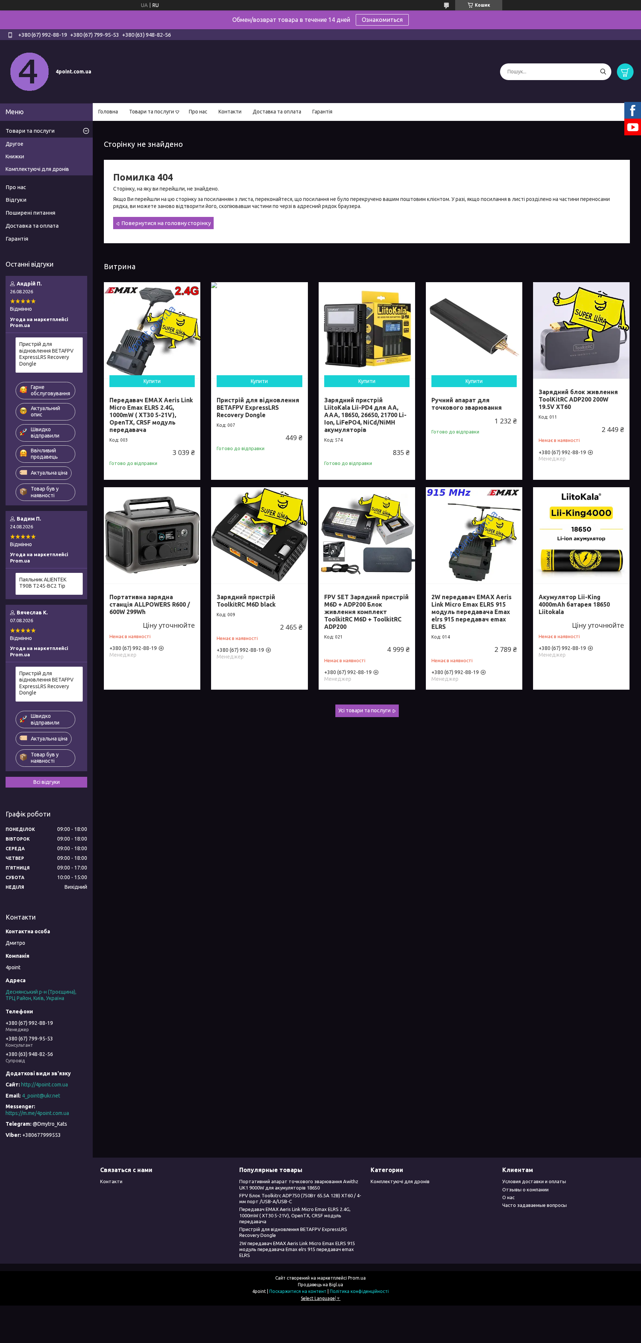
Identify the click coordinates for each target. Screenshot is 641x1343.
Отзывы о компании (525, 1189)
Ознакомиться (382, 19)
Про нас (198, 112)
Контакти (229, 112)
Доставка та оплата (277, 112)
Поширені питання (30, 212)
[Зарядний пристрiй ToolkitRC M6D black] (259, 535)
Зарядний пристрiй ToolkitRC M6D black (246, 601)
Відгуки (16, 200)
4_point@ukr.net (41, 1096)
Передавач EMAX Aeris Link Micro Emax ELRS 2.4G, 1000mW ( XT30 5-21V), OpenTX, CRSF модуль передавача (151, 415)
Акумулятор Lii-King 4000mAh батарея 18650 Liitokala (574, 604)
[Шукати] (603, 71)
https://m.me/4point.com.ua (37, 1113)
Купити (152, 381)
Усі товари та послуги (364, 710)
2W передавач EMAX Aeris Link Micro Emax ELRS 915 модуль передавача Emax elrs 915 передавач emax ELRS (471, 612)
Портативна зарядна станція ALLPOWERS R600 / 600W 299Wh (149, 604)
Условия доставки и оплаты (534, 1181)
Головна (108, 112)
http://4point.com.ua (44, 1085)
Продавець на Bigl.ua (320, 1284)
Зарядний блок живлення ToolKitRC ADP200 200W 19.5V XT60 (578, 399)
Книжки (15, 156)
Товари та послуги (151, 112)
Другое (14, 144)
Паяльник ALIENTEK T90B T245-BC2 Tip (42, 583)
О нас (508, 1197)
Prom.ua (357, 1278)
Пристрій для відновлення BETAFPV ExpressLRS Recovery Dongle (258, 407)
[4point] (29, 71)
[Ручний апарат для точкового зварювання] (474, 330)
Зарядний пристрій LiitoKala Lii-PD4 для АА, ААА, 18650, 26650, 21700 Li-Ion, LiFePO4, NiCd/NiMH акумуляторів (365, 415)
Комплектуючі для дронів (37, 169)
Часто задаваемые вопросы (534, 1205)
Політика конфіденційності (359, 1291)
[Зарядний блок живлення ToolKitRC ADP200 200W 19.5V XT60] (581, 330)
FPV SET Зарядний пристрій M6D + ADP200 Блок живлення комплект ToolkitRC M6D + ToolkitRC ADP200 (366, 612)
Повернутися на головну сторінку (166, 223)
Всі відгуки (46, 782)
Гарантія (322, 112)
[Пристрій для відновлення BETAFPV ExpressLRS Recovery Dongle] (259, 330)
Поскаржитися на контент (297, 1291)
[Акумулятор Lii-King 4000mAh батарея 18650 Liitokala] (581, 535)
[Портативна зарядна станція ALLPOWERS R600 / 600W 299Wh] (152, 535)
